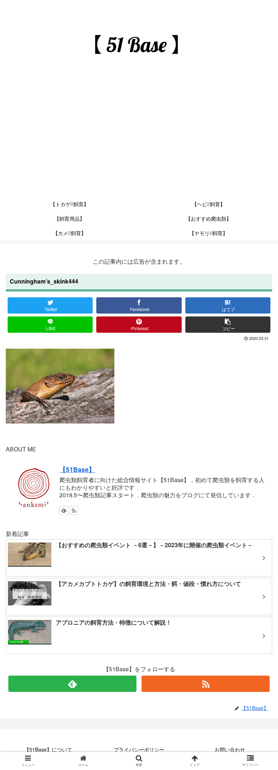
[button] (258, 662)
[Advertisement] (139, 142)
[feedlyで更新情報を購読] (63, 510)
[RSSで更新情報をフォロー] (74, 510)
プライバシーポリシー (139, 749)
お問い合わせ (230, 749)
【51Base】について (48, 749)
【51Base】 (77, 469)
